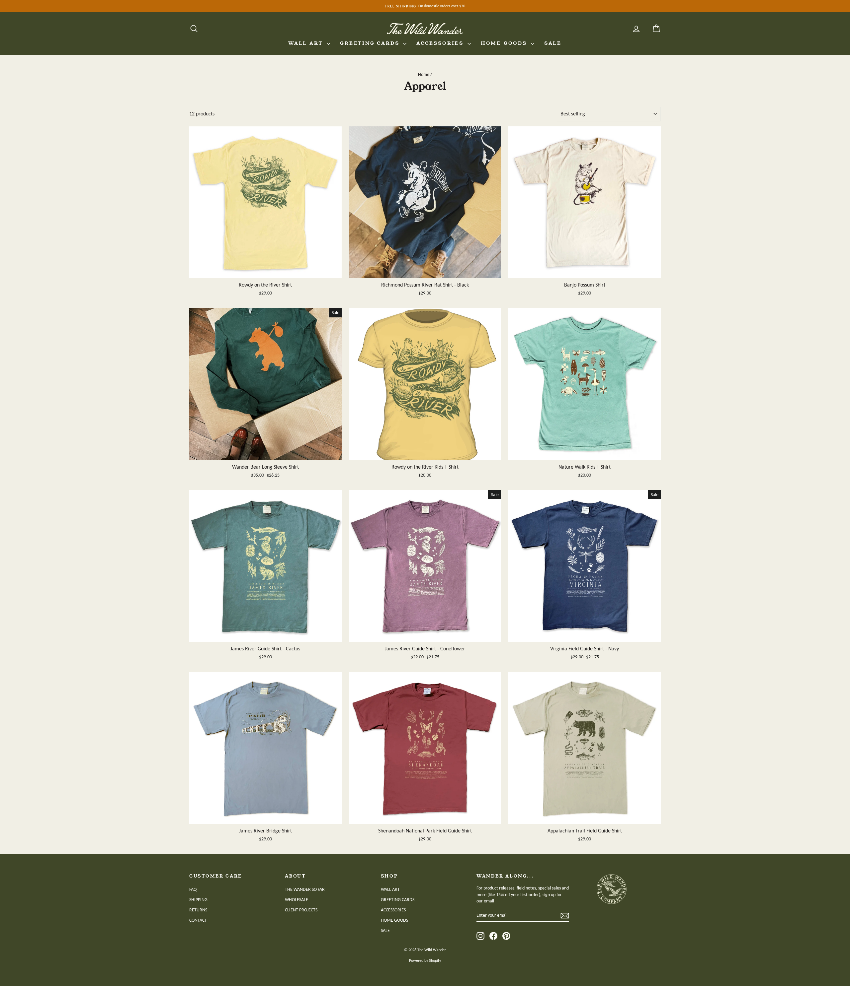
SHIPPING (198, 899)
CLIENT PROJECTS (301, 910)
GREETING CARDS (370, 43)
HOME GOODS (505, 43)
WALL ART (306, 43)
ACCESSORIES (441, 43)
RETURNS (198, 910)
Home (423, 74)
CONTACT (198, 920)
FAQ (193, 889)
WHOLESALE (296, 899)
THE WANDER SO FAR (305, 889)
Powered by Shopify (425, 960)
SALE (553, 43)
